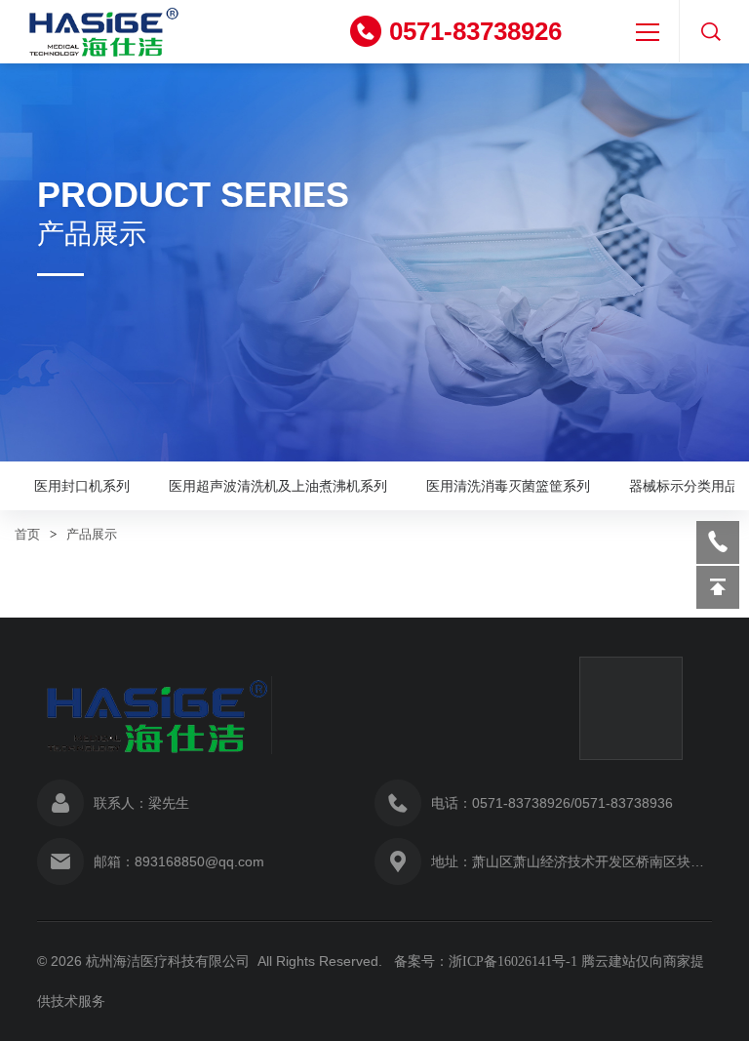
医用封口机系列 (82, 486)
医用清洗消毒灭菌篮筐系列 (508, 486)
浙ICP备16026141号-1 (513, 961)
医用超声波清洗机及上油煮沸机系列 (278, 486)
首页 (27, 534)
